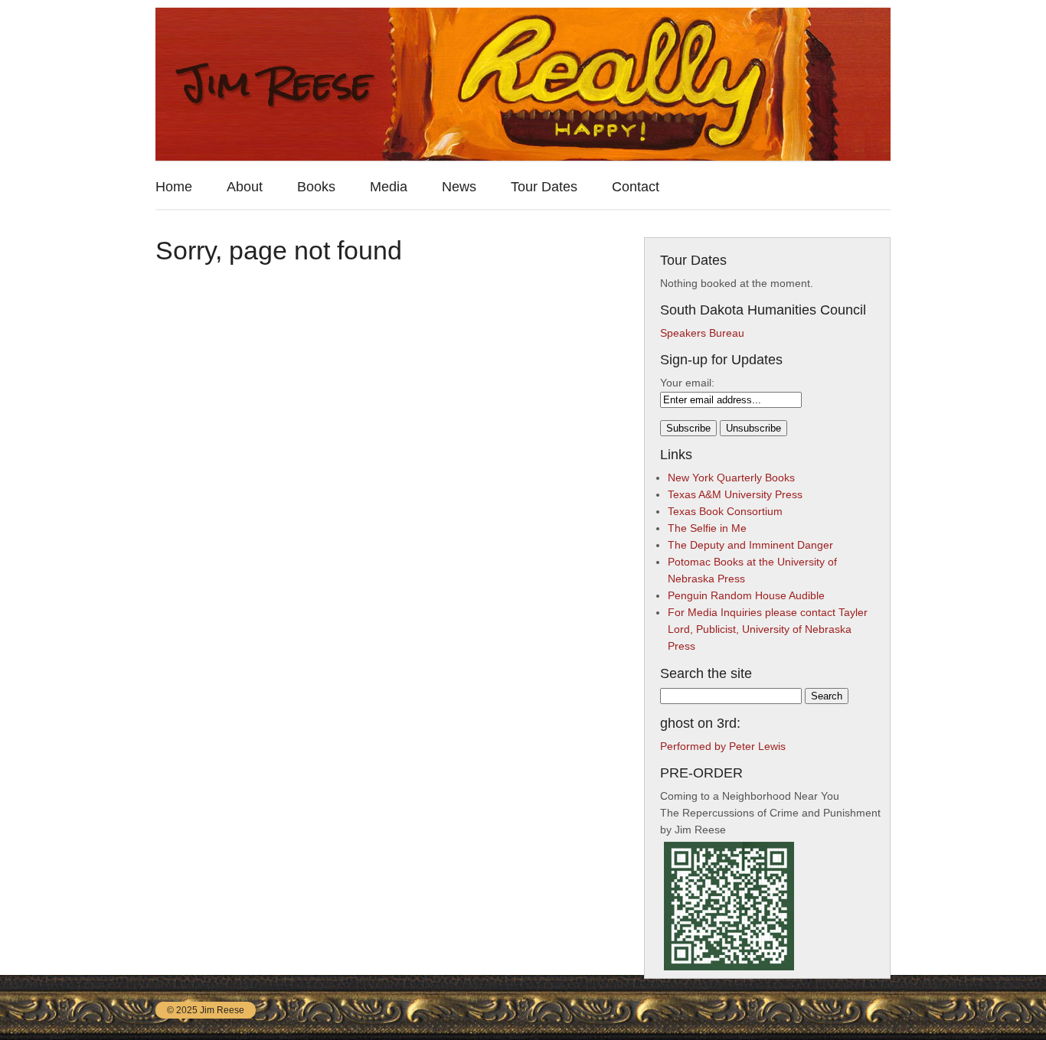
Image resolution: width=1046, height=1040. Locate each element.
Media (388, 186)
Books (316, 186)
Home (173, 186)
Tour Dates (544, 186)
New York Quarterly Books (731, 477)
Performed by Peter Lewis (723, 746)
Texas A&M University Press (735, 494)
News (459, 186)
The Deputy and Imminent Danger (750, 545)
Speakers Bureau (702, 333)
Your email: (687, 383)
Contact (635, 186)
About (245, 186)
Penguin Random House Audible (746, 595)
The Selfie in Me (707, 528)
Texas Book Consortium (725, 511)
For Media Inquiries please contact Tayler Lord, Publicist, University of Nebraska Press (768, 629)
